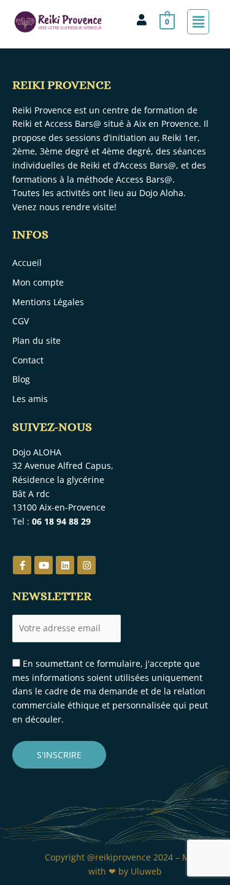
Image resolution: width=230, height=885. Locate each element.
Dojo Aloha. (163, 193)
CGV (20, 321)
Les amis (30, 399)
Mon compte (38, 282)
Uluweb (146, 871)
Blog (21, 379)
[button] (198, 21)
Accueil (27, 262)
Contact (28, 360)
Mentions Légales (48, 302)
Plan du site (36, 340)
